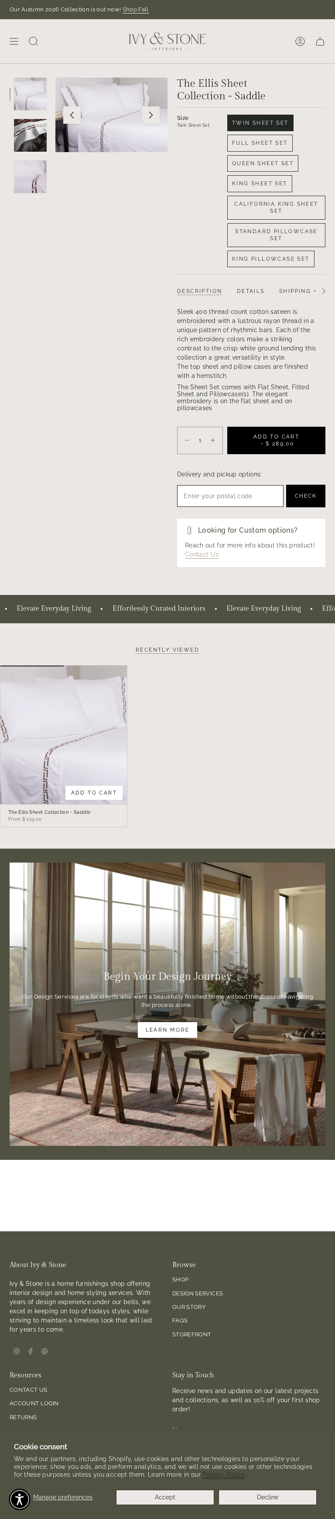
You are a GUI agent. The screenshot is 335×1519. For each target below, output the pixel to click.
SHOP (180, 1279)
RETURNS (23, 1417)
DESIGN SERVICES (197, 1293)
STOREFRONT (192, 1334)
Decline (267, 1497)
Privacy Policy (223, 1474)
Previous (72, 115)
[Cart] (320, 41)
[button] (20, 1499)
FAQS (180, 1320)
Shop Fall (136, 9)
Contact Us (202, 554)
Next (151, 115)
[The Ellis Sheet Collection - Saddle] (63, 735)
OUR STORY (188, 1307)
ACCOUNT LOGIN (34, 1403)
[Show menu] (14, 41)
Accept (165, 1497)
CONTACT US (29, 1389)
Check (306, 496)
